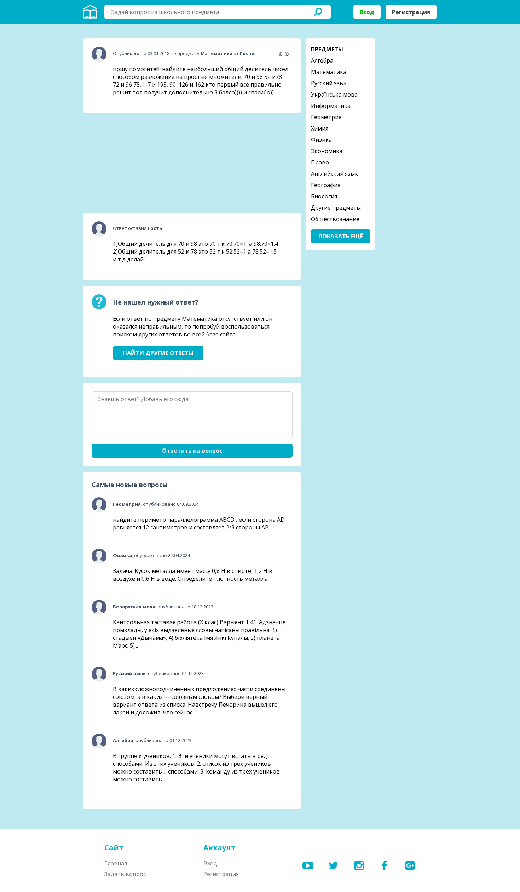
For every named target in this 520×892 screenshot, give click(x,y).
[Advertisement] (136, 163)
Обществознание (335, 219)
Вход (367, 12)
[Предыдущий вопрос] (280, 54)
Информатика (331, 106)
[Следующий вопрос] (287, 54)
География (325, 185)
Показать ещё (340, 236)
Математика (328, 72)
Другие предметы (336, 208)
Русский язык (329, 83)
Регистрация (411, 12)
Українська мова (334, 94)
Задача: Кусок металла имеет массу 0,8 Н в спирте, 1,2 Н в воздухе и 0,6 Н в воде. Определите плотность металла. (192, 575)
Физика (321, 140)
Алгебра (322, 60)
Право (320, 162)
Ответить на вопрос (192, 450)
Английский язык (334, 174)
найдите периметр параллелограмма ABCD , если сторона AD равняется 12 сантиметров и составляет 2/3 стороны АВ (199, 523)
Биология (324, 196)
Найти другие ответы (158, 353)
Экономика (326, 151)
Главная (115, 863)
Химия (319, 128)
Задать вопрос (125, 874)
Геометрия (326, 117)
